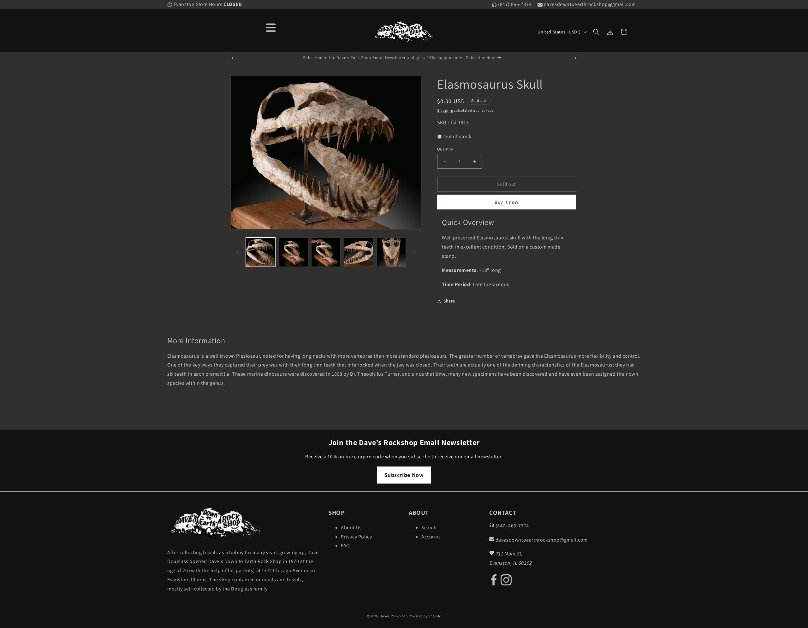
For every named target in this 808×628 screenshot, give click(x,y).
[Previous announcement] (233, 58)
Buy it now (507, 202)
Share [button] (449, 301)
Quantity (445, 149)
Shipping (445, 110)
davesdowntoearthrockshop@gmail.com (589, 4)
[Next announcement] (575, 58)
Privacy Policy (356, 536)
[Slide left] (237, 252)
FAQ (345, 545)
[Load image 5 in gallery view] (391, 252)
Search (429, 527)
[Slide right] (414, 252)
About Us (351, 527)
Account (430, 536)
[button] (596, 32)
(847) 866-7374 (514, 4)
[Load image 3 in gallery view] (326, 252)
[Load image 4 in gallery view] (358, 252)
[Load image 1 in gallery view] (260, 252)
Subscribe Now (404, 474)
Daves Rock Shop (394, 616)
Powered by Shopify (425, 616)
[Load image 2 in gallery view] (293, 252)
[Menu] (271, 27)
